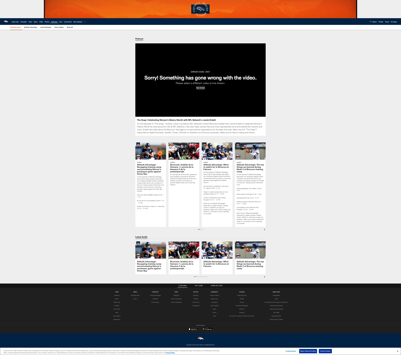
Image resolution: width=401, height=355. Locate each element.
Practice (196, 299)
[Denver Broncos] (200, 338)
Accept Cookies (325, 351)
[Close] (397, 351)
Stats (116, 312)
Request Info (214, 299)
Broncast (155, 299)
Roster (117, 299)
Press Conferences (176, 299)
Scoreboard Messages (242, 305)
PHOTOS (195, 292)
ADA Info (241, 309)
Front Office (117, 309)
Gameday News (135, 295)
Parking (242, 302)
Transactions (116, 319)
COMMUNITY (214, 292)
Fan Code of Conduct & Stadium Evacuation (241, 316)
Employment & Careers (276, 319)
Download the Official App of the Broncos (276, 302)
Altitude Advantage (155, 295)
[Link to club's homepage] (5, 21)
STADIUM (241, 292)
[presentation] (265, 230)
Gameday (195, 295)
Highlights (176, 295)
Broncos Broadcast (176, 302)
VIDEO (176, 292)
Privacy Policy (170, 353)
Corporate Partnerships (276, 305)
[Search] (370, 21)
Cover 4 (135, 299)
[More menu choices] (85, 21)
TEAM (116, 292)
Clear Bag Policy (241, 295)
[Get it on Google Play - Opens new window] (207, 330)
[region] (200, 351)
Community (195, 302)
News (214, 309)
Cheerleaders (195, 305)
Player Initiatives (214, 295)
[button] (200, 88)
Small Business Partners (276, 309)
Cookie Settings (291, 351)
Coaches (116, 305)
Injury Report (116, 316)
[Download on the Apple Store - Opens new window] (193, 329)
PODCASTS (155, 292)
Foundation (214, 302)
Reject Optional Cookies (308, 351)
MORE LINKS (276, 292)
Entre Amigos (155, 302)
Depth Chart (116, 302)
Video (214, 316)
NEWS (135, 292)
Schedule (116, 295)
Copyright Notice (276, 316)
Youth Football (214, 305)
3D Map (242, 299)
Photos (214, 312)
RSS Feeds (276, 312)
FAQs (276, 299)
